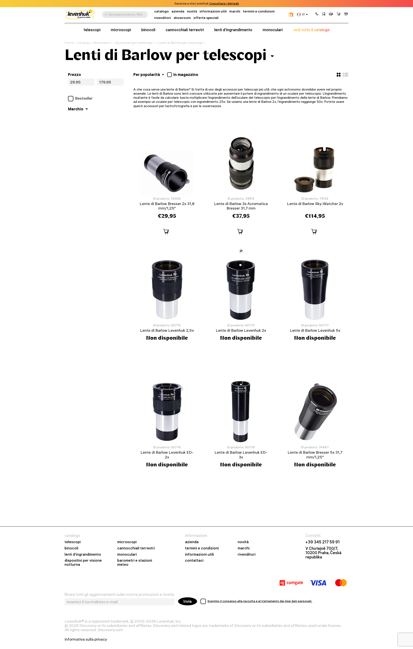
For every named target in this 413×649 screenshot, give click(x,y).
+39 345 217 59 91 (322, 542)
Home (69, 43)
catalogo (161, 11)
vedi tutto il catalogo (311, 30)
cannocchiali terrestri (185, 30)
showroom (182, 18)
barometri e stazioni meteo (134, 562)
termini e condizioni (259, 11)
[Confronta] (330, 14)
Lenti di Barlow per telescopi (181, 43)
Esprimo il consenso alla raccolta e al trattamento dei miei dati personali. (260, 601)
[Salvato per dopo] (324, 14)
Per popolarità (147, 74)
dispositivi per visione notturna (83, 562)
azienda (177, 11)
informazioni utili (213, 11)
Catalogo (84, 43)
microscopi (121, 30)
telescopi (91, 30)
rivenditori (162, 18)
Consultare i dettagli (224, 3)
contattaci (194, 560)
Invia (187, 601)
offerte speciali (206, 18)
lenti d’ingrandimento (233, 30)
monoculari (273, 30)
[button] (316, 14)
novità (192, 11)
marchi (234, 11)
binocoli (148, 30)
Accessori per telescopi (134, 43)
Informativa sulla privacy (86, 639)
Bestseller (83, 98)
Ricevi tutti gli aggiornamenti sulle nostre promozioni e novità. (120, 595)
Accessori (101, 43)
